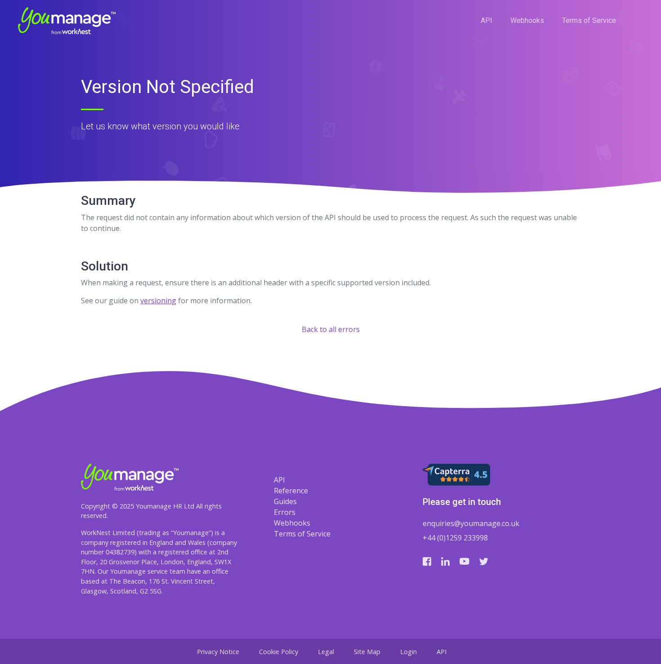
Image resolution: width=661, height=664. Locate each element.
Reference (291, 491)
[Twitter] (484, 560)
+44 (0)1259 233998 (455, 538)
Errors (284, 512)
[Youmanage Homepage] (67, 20)
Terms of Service (589, 20)
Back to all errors (331, 329)
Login (408, 651)
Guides (285, 501)
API (486, 20)
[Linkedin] (445, 560)
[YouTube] (464, 560)
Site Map (367, 651)
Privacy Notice (218, 651)
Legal (326, 651)
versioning (158, 300)
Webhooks (527, 20)
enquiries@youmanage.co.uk (471, 523)
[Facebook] (427, 560)
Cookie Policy (278, 651)
